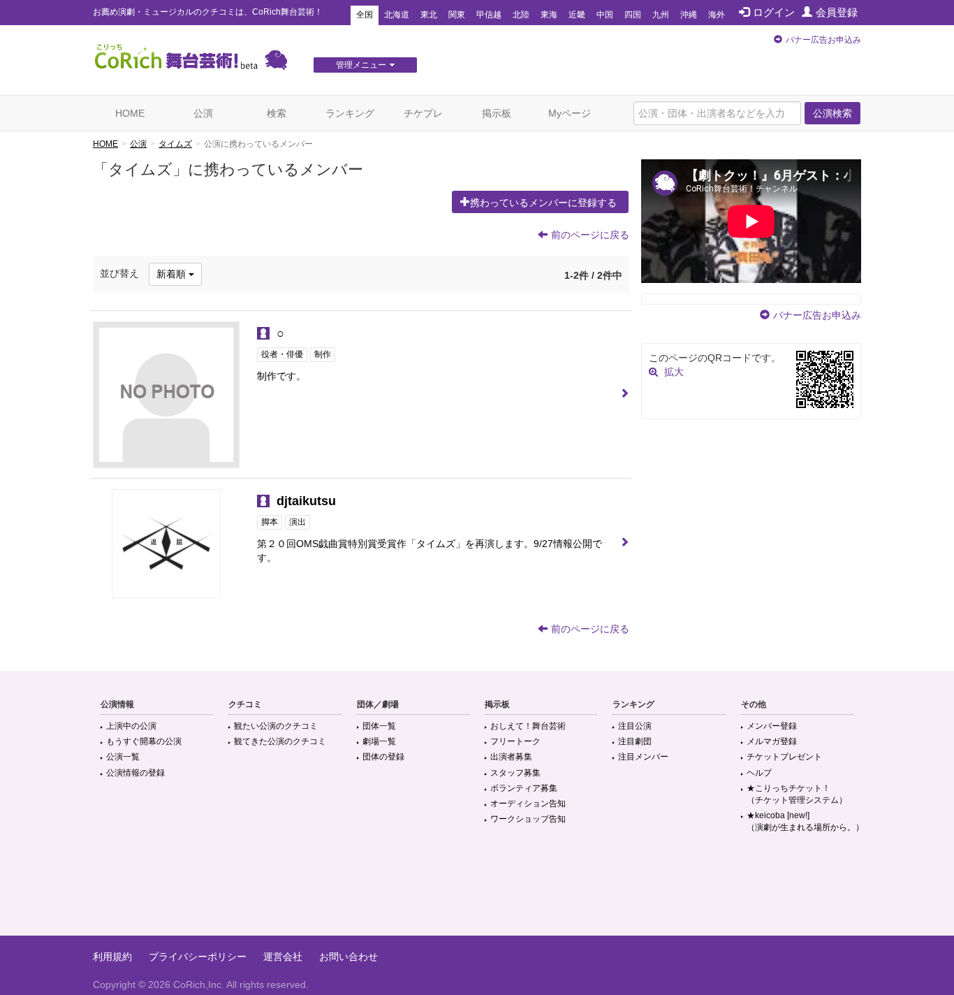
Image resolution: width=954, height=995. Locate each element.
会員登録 (837, 12)
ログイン (774, 12)
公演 (203, 113)
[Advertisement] (477, 890)
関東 (456, 15)
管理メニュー (361, 65)
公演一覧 (123, 757)
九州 (660, 15)
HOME (130, 113)
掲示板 (496, 113)
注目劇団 (635, 741)
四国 (632, 15)
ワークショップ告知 (528, 819)
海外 (716, 15)
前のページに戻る (590, 234)
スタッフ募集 (515, 773)
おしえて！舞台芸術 (528, 726)
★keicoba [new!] (805, 821)
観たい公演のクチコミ (276, 726)
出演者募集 (511, 757)
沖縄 (688, 15)
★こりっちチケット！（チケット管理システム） (797, 794)
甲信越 (488, 15)
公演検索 (832, 113)
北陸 (521, 15)
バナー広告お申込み (823, 40)
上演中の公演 (131, 726)
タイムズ (175, 144)
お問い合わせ (348, 956)
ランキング (349, 113)
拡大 (674, 371)
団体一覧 (379, 726)
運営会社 (282, 956)
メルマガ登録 (772, 741)
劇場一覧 (379, 741)
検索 (276, 113)
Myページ (569, 113)
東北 (428, 15)
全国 (364, 15)
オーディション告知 (528, 803)
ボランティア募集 (523, 788)
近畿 (576, 15)
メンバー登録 (772, 726)
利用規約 (112, 956)
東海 (549, 15)
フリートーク (515, 741)
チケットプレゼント (784, 757)
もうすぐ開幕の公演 (144, 741)
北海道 (396, 15)
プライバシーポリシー (198, 956)
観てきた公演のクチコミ (280, 741)
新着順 (172, 273)
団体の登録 (383, 757)
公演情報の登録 (135, 773)
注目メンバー (643, 757)
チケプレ (423, 113)
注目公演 (635, 726)
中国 (604, 15)
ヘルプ (759, 773)
